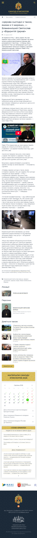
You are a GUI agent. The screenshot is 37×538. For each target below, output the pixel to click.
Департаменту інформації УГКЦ (20, 270)
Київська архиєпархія (20, 293)
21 (23, 400)
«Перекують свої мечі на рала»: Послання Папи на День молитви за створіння (23, 327)
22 (27, 400)
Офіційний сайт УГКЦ (19, 524)
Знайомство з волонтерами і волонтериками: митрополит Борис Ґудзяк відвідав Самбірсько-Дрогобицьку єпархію (24, 336)
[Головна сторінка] (2, 17)
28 (23, 403)
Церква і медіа (15, 280)
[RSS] (18, 506)
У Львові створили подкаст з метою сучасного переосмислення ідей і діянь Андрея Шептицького (22, 347)
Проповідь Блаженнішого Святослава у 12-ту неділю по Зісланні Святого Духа (17, 435)
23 (32, 400)
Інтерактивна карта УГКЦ (19, 528)
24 (5, 403)
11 (9, 397)
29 (27, 403)
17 (5, 400)
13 (18, 397)
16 (32, 397)
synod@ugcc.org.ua (23, 512)
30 (32, 403)
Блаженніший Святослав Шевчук (13, 279)
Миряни (6, 282)
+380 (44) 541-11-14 (13, 512)
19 (14, 400)
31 (5, 405)
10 (5, 397)
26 (14, 403)
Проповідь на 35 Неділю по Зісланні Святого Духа (17, 443)
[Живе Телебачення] (8, 485)
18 (9, 400)
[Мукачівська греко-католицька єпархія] (24, 485)
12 (14, 397)
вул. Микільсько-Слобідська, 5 (12, 510)
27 (18, 403)
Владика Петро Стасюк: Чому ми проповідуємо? (18, 439)
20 (18, 400)
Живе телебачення (25, 280)
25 (9, 403)
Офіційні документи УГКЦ (18, 526)
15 (27, 397)
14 (23, 397)
